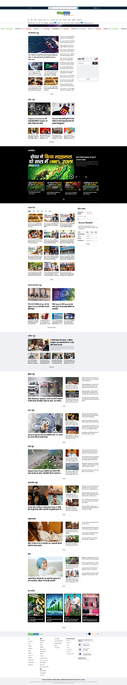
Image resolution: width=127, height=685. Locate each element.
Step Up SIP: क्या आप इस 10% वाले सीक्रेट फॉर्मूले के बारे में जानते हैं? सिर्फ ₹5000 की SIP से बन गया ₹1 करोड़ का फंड (35, 257)
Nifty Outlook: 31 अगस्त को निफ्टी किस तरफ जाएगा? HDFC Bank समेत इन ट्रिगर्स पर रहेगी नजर (67, 76)
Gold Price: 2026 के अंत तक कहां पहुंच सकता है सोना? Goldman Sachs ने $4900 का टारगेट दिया (35, 241)
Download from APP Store (85, 649)
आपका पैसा (40, 20)
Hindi (31, 8)
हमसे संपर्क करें (49, 679)
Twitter (89, 634)
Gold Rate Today (43, 658)
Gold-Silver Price (31, 23)
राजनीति (29, 646)
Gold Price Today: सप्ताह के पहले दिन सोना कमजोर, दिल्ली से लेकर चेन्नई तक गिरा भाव (51, 88)
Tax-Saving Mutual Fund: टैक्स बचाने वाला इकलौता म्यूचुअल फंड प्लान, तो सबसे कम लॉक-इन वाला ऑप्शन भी (35, 274)
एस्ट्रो (65, 23)
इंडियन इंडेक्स (51, 23)
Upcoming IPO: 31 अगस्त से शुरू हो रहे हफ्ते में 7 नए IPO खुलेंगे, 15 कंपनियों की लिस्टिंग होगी (67, 89)
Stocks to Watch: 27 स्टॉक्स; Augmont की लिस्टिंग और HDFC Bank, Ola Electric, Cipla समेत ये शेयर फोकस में (35, 73)
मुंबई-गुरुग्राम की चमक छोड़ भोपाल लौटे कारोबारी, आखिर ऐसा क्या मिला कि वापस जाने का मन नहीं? (57, 362)
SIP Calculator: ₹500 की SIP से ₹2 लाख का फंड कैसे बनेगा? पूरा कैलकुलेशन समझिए (67, 50)
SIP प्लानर (42, 675)
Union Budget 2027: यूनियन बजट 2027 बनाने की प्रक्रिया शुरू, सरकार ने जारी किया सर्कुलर (69, 137)
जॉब (62, 23)
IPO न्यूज (31, 410)
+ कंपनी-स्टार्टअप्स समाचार (51, 327)
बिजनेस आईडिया (43, 662)
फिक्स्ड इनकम (30, 660)
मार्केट (32, 20)
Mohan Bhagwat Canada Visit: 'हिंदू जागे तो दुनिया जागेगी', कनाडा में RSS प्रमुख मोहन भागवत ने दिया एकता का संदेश (67, 46)
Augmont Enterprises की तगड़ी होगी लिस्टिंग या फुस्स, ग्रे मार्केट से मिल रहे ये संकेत (37, 120)
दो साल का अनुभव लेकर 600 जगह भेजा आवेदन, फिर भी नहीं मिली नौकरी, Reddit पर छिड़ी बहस (69, 362)
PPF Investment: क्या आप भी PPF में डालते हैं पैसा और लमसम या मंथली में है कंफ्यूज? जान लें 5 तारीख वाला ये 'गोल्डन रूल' (67, 241)
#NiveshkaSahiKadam (88, 23)
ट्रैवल (60, 20)
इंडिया (45, 20)
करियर (75, 679)
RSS (95, 634)
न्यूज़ (29, 643)
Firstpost (68, 642)
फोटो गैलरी (65, 20)
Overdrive (68, 651)
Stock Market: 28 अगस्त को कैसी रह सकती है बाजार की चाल (71, 193)
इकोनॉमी (41, 647)
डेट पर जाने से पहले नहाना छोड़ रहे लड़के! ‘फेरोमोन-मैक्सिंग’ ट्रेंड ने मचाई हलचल (33, 362)
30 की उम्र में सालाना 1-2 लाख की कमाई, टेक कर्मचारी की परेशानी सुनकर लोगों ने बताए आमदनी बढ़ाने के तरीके (45, 362)
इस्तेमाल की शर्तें (70, 679)
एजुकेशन (58, 23)
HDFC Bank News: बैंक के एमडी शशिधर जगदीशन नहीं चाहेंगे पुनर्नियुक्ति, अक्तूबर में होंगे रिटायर (33, 137)
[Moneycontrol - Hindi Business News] (63, 13)
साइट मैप (78, 679)
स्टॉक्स (41, 645)
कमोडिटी (73, 20)
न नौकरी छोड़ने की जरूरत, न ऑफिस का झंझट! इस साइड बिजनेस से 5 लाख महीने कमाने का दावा (62, 342)
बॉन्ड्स (56, 645)
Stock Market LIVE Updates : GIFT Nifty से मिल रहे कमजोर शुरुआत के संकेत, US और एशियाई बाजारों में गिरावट (51, 73)
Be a (72, 15)
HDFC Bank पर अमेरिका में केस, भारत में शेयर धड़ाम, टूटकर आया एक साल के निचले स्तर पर (69, 322)
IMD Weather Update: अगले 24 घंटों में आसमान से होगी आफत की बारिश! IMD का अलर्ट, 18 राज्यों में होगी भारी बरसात (67, 63)
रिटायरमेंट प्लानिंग (43, 670)
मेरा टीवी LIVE (79, 20)
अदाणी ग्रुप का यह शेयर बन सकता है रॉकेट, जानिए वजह (90, 193)
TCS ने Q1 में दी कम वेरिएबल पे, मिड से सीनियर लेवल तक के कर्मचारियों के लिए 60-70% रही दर (57, 322)
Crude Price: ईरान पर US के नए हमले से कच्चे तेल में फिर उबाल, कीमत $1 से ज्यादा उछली (67, 41)
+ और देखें (87, 79)
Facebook (86, 634)
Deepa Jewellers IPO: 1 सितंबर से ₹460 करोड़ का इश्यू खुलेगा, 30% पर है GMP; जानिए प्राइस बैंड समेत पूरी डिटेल (67, 54)
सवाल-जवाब (57, 647)
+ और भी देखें (87, 244)
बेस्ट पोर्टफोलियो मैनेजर (59, 641)
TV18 (67, 645)
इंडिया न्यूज (31, 374)
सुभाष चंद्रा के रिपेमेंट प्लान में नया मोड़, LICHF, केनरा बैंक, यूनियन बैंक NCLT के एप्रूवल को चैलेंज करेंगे (45, 137)
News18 (68, 640)
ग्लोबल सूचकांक (77, 23)
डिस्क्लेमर (58, 679)
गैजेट (39, 23)
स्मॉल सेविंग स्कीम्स (58, 643)
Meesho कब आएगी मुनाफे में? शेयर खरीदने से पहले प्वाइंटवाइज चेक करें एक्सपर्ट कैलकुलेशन (63, 120)
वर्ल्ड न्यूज (31, 446)
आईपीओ (41, 653)
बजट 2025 (30, 641)
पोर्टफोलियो (30, 648)
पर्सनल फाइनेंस (31, 662)
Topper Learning (70, 653)
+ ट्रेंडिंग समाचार (51, 367)
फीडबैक (54, 679)
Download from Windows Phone (85, 654)
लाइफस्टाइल (46, 23)
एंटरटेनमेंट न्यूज (33, 483)
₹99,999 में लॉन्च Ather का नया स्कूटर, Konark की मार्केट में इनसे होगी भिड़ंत (38, 306)
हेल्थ (57, 20)
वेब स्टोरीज (53, 20)
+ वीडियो (63, 199)
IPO (48, 20)
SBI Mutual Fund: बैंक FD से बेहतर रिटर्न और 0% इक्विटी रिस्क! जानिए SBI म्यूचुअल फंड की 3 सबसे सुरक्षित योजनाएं (67, 257)
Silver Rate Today (44, 660)
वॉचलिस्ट (30, 653)
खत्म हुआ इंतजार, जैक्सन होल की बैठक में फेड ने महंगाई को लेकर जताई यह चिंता (33, 322)
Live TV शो (30, 655)
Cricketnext (69, 649)
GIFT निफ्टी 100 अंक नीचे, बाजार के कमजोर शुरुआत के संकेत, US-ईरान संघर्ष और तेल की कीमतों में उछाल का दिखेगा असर (42, 57)
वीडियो (69, 20)
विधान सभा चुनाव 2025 (44, 667)
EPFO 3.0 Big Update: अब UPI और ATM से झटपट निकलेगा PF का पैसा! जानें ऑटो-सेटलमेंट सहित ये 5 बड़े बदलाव (51, 274)
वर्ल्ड (36, 23)
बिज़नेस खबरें (42, 640)
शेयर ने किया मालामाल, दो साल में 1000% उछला (34, 193)
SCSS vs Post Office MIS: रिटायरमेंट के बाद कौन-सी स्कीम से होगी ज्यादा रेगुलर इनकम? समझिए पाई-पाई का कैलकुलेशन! (67, 274)
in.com (68, 647)
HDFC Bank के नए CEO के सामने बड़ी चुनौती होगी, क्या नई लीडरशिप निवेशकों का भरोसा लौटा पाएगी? (66, 72)
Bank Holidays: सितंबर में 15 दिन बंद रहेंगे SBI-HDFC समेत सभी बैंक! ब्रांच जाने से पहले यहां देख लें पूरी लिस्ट (51, 257)
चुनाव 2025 (42, 664)
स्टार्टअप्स (42, 656)
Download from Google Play (85, 644)
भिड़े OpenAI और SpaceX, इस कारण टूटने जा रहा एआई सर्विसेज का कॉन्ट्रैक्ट (63, 306)
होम (28, 20)
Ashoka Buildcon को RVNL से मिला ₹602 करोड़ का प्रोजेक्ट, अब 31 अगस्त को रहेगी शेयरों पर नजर (57, 137)
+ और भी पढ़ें (51, 279)
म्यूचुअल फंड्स (42, 649)
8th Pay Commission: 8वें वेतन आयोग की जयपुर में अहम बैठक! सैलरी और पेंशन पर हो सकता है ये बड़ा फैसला (51, 241)
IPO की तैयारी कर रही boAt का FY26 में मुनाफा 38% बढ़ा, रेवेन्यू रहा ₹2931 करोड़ (45, 322)
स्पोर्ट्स (68, 23)
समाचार (35, 20)
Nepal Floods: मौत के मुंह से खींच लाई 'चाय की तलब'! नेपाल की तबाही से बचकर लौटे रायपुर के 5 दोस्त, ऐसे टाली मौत (67, 37)
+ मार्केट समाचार (51, 142)
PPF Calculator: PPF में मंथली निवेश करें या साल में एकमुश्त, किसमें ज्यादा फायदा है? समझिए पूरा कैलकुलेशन (67, 59)
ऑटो (42, 23)
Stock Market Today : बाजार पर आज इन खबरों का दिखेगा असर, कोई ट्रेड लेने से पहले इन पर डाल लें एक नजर (34, 88)
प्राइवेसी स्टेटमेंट (64, 679)
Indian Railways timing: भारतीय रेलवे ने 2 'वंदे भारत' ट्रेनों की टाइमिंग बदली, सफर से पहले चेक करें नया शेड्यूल (67, 80)
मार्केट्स (29, 650)
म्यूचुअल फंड (30, 664)
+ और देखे (51, 94)
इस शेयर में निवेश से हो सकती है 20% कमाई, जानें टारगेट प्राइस (53, 193)
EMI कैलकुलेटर (43, 673)
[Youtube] (97, 634)
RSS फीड (83, 679)
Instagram (92, 634)
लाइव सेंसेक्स (57, 638)
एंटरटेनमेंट (72, 23)
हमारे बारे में (44, 679)
